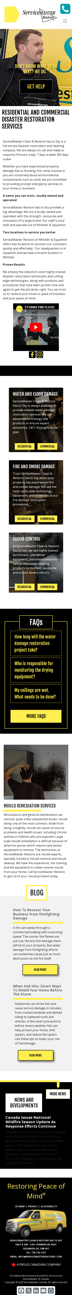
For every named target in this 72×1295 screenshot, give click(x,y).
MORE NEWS (58, 1094)
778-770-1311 (38, 1252)
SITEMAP (20, 1206)
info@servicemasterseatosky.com (40, 1256)
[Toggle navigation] (65, 21)
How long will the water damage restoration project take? (35, 643)
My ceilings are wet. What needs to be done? (35, 694)
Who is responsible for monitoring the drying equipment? (33, 670)
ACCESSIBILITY (49, 1206)
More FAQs (36, 716)
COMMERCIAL (47, 446)
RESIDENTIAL (25, 446)
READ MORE (40, 969)
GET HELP (36, 86)
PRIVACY (33, 1206)
